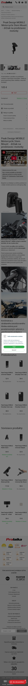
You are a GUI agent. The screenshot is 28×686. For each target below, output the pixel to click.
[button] (25, 680)
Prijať (14, 347)
